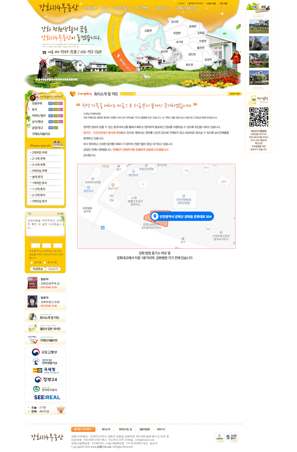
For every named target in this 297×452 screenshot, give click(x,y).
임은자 (44, 279)
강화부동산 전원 (50, 301)
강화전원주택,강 (50, 283)
